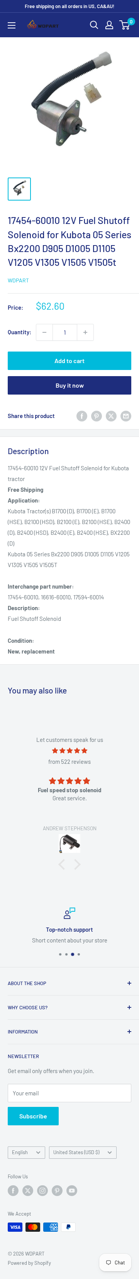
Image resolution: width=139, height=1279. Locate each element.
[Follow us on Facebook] (13, 1190)
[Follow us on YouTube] (71, 1190)
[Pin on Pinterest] (96, 415)
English (20, 1152)
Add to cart (69, 360)
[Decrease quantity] (44, 332)
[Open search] (94, 25)
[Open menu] (11, 25)
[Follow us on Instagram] (42, 1190)
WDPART (18, 280)
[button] (63, 864)
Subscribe (33, 1116)
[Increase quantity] (85, 332)
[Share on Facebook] (81, 415)
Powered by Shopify (29, 1263)
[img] (69, 750)
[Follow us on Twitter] (27, 1190)
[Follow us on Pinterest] (57, 1190)
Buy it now (70, 385)
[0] (125, 25)
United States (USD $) (76, 1152)
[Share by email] (125, 415)
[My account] (109, 25)
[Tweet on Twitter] (111, 415)
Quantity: (19, 331)
